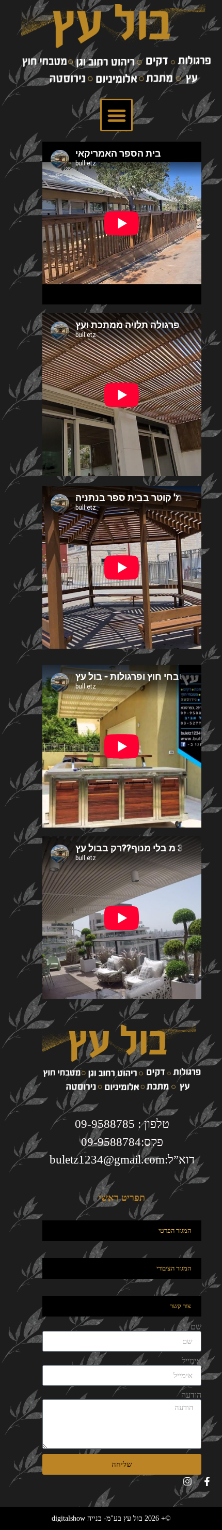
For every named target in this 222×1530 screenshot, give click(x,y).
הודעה (191, 1395)
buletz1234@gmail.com (107, 1159)
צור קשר (180, 1306)
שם (196, 1327)
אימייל (191, 1361)
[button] (116, 115)
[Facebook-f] (207, 1481)
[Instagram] (187, 1481)
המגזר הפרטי (174, 1230)
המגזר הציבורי (173, 1268)
